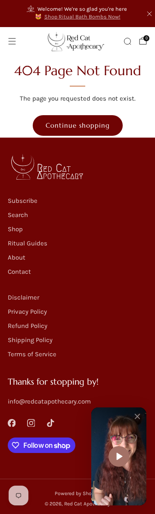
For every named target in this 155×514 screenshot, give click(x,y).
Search (18, 215)
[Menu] (12, 41)
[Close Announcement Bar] (149, 13)
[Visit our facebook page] (12, 422)
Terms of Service (32, 354)
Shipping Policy (30, 340)
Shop (15, 229)
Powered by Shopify (78, 493)
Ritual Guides (27, 243)
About (16, 257)
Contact (19, 271)
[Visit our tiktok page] (50, 422)
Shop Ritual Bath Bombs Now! (82, 16)
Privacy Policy (27, 311)
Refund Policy (27, 326)
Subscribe (22, 201)
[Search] (127, 41)
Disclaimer (23, 297)
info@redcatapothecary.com (49, 401)
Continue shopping (78, 125)
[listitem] (77, 13)
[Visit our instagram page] (31, 422)
